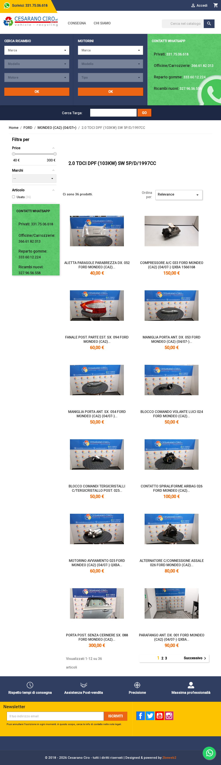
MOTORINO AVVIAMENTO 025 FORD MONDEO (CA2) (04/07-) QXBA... (97, 563)
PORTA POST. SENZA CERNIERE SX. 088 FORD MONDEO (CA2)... (97, 637)
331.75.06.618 (177, 54)
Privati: (160, 54)
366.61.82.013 (202, 66)
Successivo (196, 658)
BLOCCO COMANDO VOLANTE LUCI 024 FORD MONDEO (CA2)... (171, 414)
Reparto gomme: (168, 77)
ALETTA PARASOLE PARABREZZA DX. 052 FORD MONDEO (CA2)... (97, 265)
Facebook (140, 715)
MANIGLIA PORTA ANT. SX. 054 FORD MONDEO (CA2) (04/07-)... (97, 414)
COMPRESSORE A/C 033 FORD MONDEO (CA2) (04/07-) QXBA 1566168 (171, 265)
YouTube (159, 715)
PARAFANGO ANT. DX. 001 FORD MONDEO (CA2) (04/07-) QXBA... (171, 637)
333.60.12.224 (194, 77)
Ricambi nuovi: (166, 88)
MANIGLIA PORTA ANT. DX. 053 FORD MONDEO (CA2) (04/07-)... (171, 339)
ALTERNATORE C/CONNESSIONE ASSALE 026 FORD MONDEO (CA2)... (172, 563)
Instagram (169, 715)
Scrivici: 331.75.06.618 (29, 5)
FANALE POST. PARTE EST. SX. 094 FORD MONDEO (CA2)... (97, 339)
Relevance (179, 195)
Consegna (77, 23)
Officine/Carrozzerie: (172, 65)
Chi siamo (102, 23)
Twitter (150, 715)
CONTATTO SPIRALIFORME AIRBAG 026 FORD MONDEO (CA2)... (171, 488)
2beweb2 (169, 758)
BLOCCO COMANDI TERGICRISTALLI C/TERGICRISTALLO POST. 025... (97, 488)
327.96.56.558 (191, 89)
